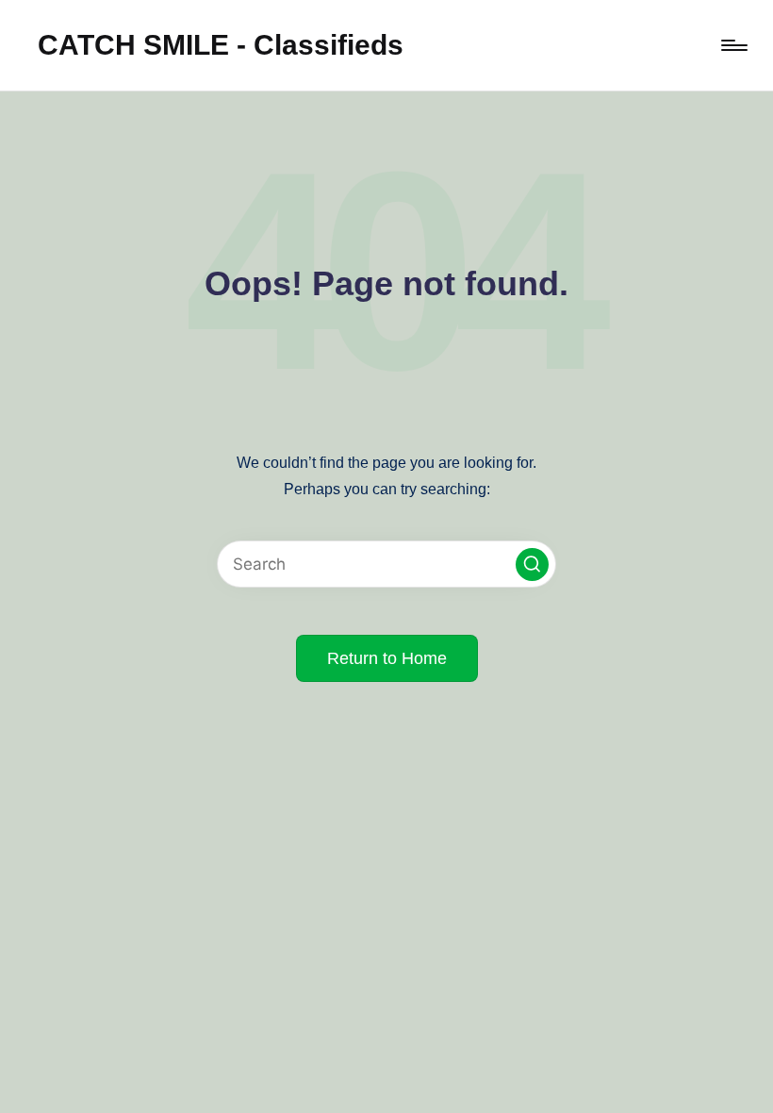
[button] (532, 564)
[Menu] (733, 45)
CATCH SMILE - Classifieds (220, 44)
